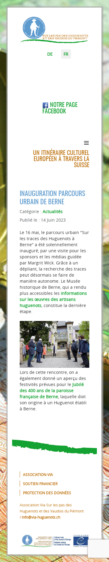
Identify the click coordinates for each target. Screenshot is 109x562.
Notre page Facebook (60, 108)
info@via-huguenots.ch (41, 517)
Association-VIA (38, 474)
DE (50, 54)
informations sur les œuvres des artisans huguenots (53, 299)
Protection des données (47, 492)
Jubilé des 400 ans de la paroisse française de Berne (52, 390)
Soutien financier (40, 483)
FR (66, 54)
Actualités (53, 211)
